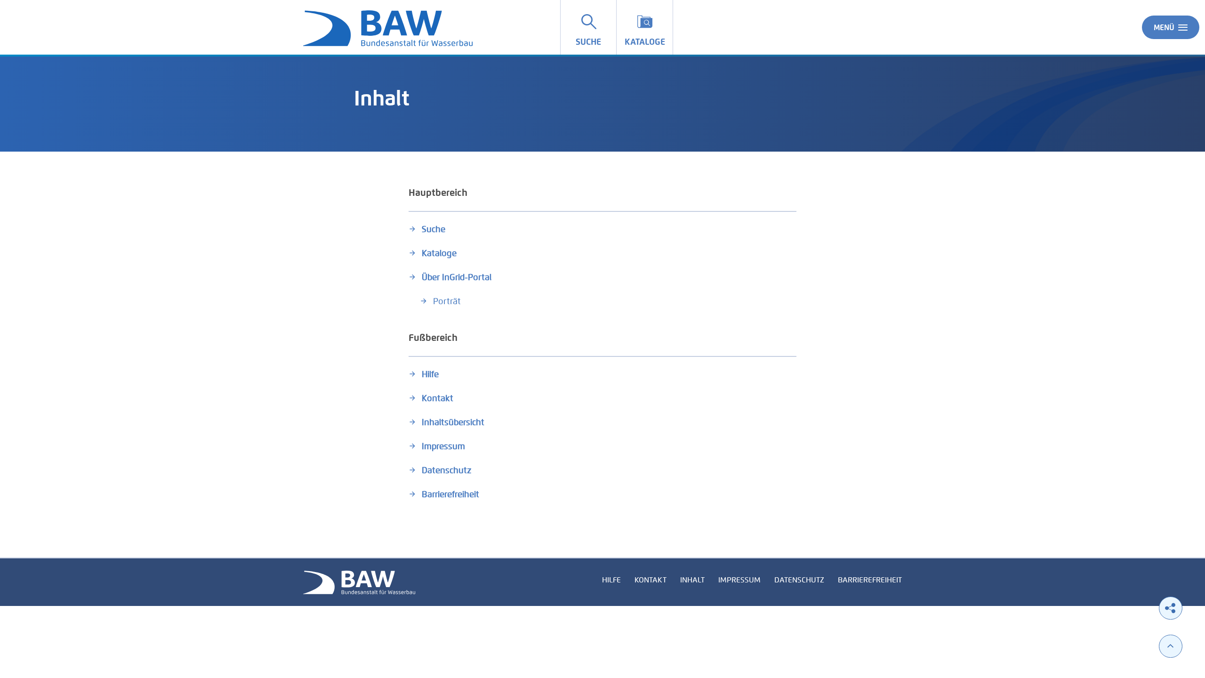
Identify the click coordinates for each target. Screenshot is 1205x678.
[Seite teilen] (1170, 608)
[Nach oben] (1170, 646)
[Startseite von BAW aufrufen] (359, 581)
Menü (1164, 27)
